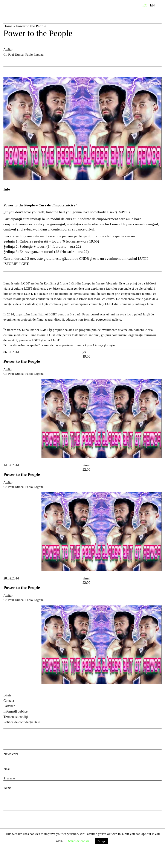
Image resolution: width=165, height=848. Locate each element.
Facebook (7, 735)
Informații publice (15, 711)
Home (7, 26)
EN (152, 5)
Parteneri (9, 706)
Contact (8, 700)
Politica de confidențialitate (21, 722)
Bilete (7, 695)
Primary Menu (162, 6)
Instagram (18, 735)
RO (144, 5)
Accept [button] (102, 841)
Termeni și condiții (16, 717)
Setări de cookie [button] (79, 841)
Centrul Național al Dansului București (17, 11)
